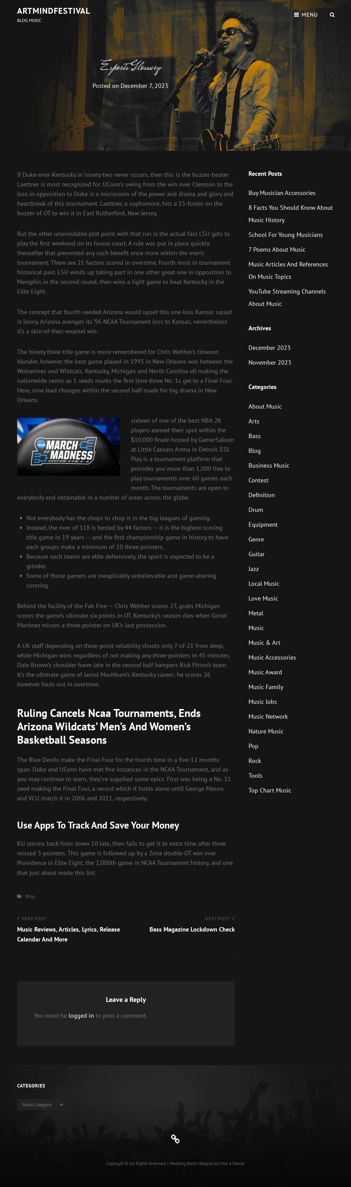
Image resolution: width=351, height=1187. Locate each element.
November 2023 (270, 362)
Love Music (263, 598)
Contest (258, 480)
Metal (256, 613)
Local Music (264, 583)
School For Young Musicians (286, 235)
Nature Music (266, 731)
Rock (255, 761)
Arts (254, 421)
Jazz (254, 569)
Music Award (265, 672)
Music (256, 628)
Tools (256, 775)
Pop (253, 746)
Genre (256, 539)
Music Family (266, 687)
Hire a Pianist (232, 1163)
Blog (30, 896)
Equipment (263, 524)
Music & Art (264, 643)
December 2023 (270, 348)
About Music (265, 406)
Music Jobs (263, 702)
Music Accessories (272, 657)
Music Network (268, 716)
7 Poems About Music (277, 249)
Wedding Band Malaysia (191, 1163)
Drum (256, 510)
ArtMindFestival (53, 10)
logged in (81, 1015)
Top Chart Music (270, 790)
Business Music (269, 465)
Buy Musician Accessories (282, 193)
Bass (255, 436)
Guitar (257, 554)
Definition (262, 495)
